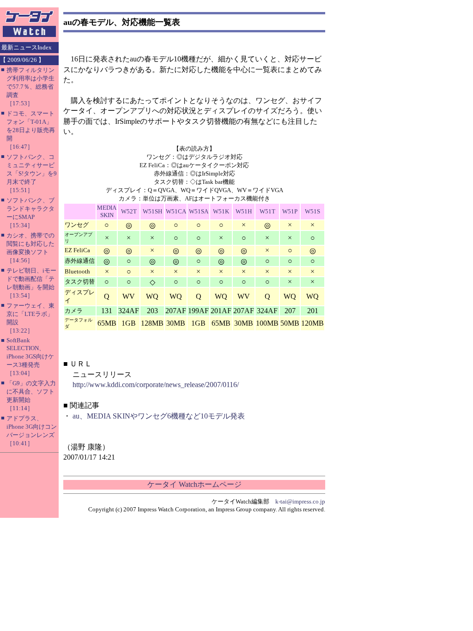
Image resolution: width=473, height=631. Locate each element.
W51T (267, 211)
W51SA (198, 211)
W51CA (176, 211)
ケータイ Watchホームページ (194, 484)
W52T (129, 211)
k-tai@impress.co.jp (300, 501)
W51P (289, 211)
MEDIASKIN (106, 211)
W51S (312, 211)
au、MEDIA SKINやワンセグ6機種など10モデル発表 (159, 416)
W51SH (152, 211)
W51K (221, 211)
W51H (244, 211)
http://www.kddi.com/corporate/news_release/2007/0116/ (156, 384)
